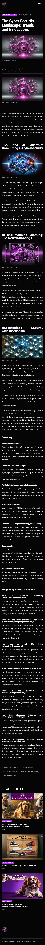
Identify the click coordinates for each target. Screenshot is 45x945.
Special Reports (7, 862)
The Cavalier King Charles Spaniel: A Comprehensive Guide (15, 905)
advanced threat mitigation (10, 767)
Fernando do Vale (9, 15)
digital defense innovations (10, 771)
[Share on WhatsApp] (14, 70)
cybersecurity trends (27, 767)
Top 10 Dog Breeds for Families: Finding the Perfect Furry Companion (16, 825)
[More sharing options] (24, 70)
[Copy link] (19, 70)
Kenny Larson (6, 821)
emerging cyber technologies (29, 771)
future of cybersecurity (9, 775)
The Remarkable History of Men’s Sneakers (19, 865)
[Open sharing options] (10, 70)
